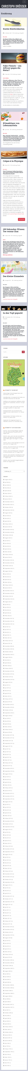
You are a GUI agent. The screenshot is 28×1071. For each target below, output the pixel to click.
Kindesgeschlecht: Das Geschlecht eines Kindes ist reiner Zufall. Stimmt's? (12, 411)
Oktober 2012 (8, 879)
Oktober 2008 (8, 990)
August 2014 (8, 829)
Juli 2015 (7, 804)
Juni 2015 (7, 807)
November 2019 (8, 674)
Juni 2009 (7, 976)
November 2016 (8, 768)
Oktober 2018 (8, 710)
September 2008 (9, 993)
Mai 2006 (7, 1015)
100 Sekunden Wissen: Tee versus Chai (14, 230)
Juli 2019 (7, 685)
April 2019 (7, 693)
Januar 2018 (7, 732)
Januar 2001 (7, 1037)
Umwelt (19, 74)
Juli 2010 (7, 940)
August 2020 (8, 657)
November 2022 (8, 593)
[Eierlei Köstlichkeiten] (14, 22)
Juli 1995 (7, 1046)
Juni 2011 (7, 910)
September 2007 (9, 1007)
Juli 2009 (7, 974)
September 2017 (9, 743)
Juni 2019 (7, 688)
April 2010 (7, 949)
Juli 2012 (7, 887)
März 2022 (7, 615)
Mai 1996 (7, 1043)
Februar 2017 (8, 762)
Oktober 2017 (8, 740)
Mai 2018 (7, 721)
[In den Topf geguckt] (14, 308)
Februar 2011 (8, 921)
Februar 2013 (8, 871)
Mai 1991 (7, 1062)
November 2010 (8, 929)
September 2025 (9, 510)
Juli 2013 (7, 857)
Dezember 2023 (8, 560)
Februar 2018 (8, 729)
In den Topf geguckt (13, 313)
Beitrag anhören (7, 255)
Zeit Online (6, 78)
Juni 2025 (7, 515)
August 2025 (8, 513)
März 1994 (7, 1057)
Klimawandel (19, 129)
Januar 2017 (7, 765)
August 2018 (8, 715)
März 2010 (7, 951)
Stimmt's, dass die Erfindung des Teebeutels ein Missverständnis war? (13, 451)
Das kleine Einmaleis (13, 276)
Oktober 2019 (8, 676)
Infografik (21, 33)
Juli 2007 (7, 1010)
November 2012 (8, 876)
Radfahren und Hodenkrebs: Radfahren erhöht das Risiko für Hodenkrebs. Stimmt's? (14, 402)
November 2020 (8, 649)
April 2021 (7, 635)
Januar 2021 (7, 643)
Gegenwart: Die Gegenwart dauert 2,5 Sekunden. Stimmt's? (12, 420)
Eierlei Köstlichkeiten (13, 29)
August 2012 (8, 885)
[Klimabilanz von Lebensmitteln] (14, 116)
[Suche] (23, 352)
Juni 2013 (7, 860)
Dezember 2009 (8, 960)
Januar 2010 (7, 957)
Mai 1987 (7, 1065)
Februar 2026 (8, 496)
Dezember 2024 (8, 529)
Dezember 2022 (8, 590)
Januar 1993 (7, 1060)
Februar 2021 (8, 640)
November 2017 (8, 737)
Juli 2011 (7, 907)
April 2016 (7, 782)
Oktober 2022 (8, 596)
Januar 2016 (7, 790)
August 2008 (8, 996)
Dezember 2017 (8, 735)
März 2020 (7, 665)
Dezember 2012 (8, 874)
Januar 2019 (7, 701)
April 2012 (7, 893)
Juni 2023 (7, 574)
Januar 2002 (7, 1035)
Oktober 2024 (8, 535)
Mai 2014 (7, 837)
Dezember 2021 (8, 618)
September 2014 (9, 826)
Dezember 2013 (8, 849)
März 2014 (7, 843)
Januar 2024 (7, 557)
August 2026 (8, 479)
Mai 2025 (7, 518)
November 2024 (8, 532)
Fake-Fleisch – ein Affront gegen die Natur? (12, 67)
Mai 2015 (7, 810)
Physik (18, 165)
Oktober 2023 (8, 565)
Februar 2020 (8, 668)
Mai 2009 (7, 979)
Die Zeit (5, 37)
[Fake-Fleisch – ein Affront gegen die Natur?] (14, 58)
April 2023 (7, 579)
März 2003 (7, 1029)
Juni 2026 (7, 485)
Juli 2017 (7, 749)
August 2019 (8, 682)
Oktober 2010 (8, 932)
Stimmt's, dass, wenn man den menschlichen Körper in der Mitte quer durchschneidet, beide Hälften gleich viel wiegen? (13, 437)
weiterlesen (21, 219)
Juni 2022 (7, 607)
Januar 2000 (7, 1040)
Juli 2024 (7, 540)
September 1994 (9, 1051)
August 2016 (8, 774)
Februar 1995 (8, 1049)
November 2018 (8, 707)
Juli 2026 (7, 482)
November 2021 (8, 621)
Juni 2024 (7, 543)
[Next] (23, 373)
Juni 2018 (7, 718)
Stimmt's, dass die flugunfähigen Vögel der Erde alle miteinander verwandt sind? (13, 431)
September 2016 (9, 771)
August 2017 (8, 746)
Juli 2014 (7, 832)
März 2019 (7, 696)
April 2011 (7, 915)
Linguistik (20, 235)
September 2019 (9, 679)
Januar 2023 (7, 588)
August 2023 (8, 571)
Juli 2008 (7, 999)
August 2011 (8, 904)
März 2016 (7, 785)
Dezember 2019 (8, 671)
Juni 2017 (7, 751)
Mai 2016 (7, 779)
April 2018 (7, 724)
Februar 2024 (8, 554)
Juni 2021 (7, 629)
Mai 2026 (7, 488)
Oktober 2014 (8, 824)
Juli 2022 (7, 604)
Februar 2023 (8, 585)
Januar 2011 (7, 924)
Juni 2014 (7, 835)
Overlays (23, 362)
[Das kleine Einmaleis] (14, 267)
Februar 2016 (8, 787)
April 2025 (7, 521)
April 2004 (7, 1024)
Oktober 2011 (8, 899)
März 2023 (7, 582)
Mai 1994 (7, 1054)
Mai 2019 (7, 690)
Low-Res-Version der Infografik (10, 299)
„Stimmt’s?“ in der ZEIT (11, 390)
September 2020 (9, 654)
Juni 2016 (7, 776)
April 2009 (7, 982)
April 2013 (7, 865)
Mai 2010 (7, 946)
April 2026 (7, 490)
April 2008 (7, 1001)
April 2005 (7, 1018)
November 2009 (8, 962)
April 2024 (7, 549)
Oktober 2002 (8, 1032)
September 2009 (9, 968)
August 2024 (8, 538)
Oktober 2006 (8, 1012)
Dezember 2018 (8, 704)
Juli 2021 (7, 626)
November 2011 (8, 896)
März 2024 (7, 551)
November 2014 (8, 821)
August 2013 (8, 854)
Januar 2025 (7, 526)
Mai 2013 (7, 862)
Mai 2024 (7, 546)
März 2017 (7, 760)
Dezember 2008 (8, 985)
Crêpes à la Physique (13, 161)
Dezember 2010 (8, 926)
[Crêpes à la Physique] (14, 155)
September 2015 (9, 799)
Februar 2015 (8, 818)
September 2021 (9, 624)
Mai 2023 (7, 576)
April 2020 (7, 663)
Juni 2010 (7, 943)
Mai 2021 (7, 632)
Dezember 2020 (8, 646)
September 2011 (9, 901)
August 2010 (8, 937)
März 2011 (7, 918)
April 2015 (7, 812)
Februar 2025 (8, 524)
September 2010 (9, 935)
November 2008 (8, 987)
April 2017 (7, 757)
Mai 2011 (7, 912)
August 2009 (8, 971)
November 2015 (8, 796)
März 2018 (7, 726)
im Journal (16, 214)
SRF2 (4, 239)
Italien (11, 94)
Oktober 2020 (8, 651)
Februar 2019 (8, 699)
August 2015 (8, 801)
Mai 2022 (7, 610)
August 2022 (8, 601)
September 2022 (9, 599)
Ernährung (16, 33)
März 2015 (7, 815)
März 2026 (7, 493)
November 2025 (8, 504)
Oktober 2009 (8, 965)
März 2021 (7, 638)
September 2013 (9, 851)
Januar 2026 (7, 499)
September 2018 (9, 713)
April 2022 (7, 613)
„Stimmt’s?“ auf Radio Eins (13, 427)
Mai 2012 (7, 890)
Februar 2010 (8, 954)
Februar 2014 (8, 846)
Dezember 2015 (8, 793)
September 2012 (9, 882)
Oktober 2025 (8, 507)
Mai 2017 (7, 754)
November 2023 (8, 563)
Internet (20, 280)
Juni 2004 (7, 1021)
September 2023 (9, 568)
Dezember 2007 (8, 1004)
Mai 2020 (7, 660)
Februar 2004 (8, 1026)
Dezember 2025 (8, 501)
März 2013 (7, 868)
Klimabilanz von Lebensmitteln (11, 124)
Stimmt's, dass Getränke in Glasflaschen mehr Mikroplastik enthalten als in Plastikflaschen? (14, 455)
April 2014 (7, 840)
